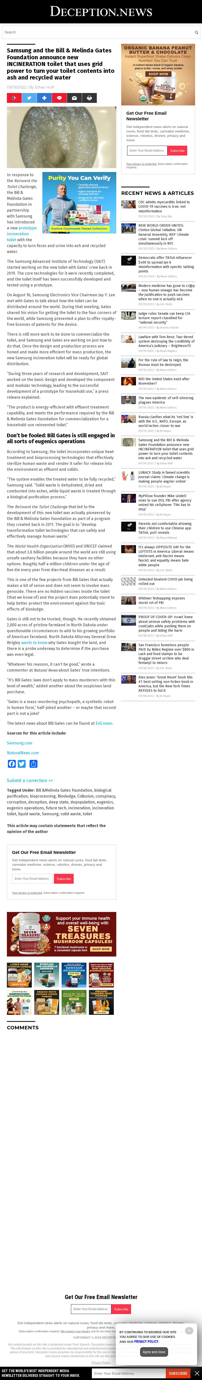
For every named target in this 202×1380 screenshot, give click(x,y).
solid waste (71, 814)
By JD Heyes (164, 431)
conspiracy (105, 796)
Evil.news (104, 723)
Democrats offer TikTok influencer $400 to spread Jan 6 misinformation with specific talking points (166, 264)
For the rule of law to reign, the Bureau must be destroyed (163, 362)
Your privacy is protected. (27, 892)
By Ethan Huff (164, 463)
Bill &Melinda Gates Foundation (64, 790)
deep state (58, 802)
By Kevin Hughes (167, 351)
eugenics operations (25, 808)
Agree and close (154, 1352)
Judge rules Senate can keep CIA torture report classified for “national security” (164, 318)
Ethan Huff (44, 87)
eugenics (105, 802)
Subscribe (178, 1373)
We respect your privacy (75, 1331)
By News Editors (167, 248)
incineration (79, 808)
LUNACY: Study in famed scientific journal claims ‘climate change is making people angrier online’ (164, 477)
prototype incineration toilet (22, 234)
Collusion (85, 796)
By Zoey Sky (164, 216)
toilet (87, 814)
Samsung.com (19, 743)
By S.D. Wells (164, 304)
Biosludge (66, 796)
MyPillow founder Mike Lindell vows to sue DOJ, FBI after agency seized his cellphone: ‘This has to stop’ (164, 503)
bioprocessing (43, 796)
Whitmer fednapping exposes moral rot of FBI (161, 600)
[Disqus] (61, 1096)
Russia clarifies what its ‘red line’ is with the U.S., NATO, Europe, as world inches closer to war (165, 421)
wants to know (34, 642)
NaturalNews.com (23, 753)
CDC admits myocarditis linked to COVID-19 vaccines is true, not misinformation (164, 206)
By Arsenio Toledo (168, 327)
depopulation (82, 802)
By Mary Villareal (167, 537)
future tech (56, 808)
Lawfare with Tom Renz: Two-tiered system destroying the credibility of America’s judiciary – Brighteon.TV (166, 341)
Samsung (50, 814)
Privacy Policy (101, 1362)
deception (37, 802)
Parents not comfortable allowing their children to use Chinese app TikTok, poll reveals (165, 528)
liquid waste (29, 814)
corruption (16, 802)
